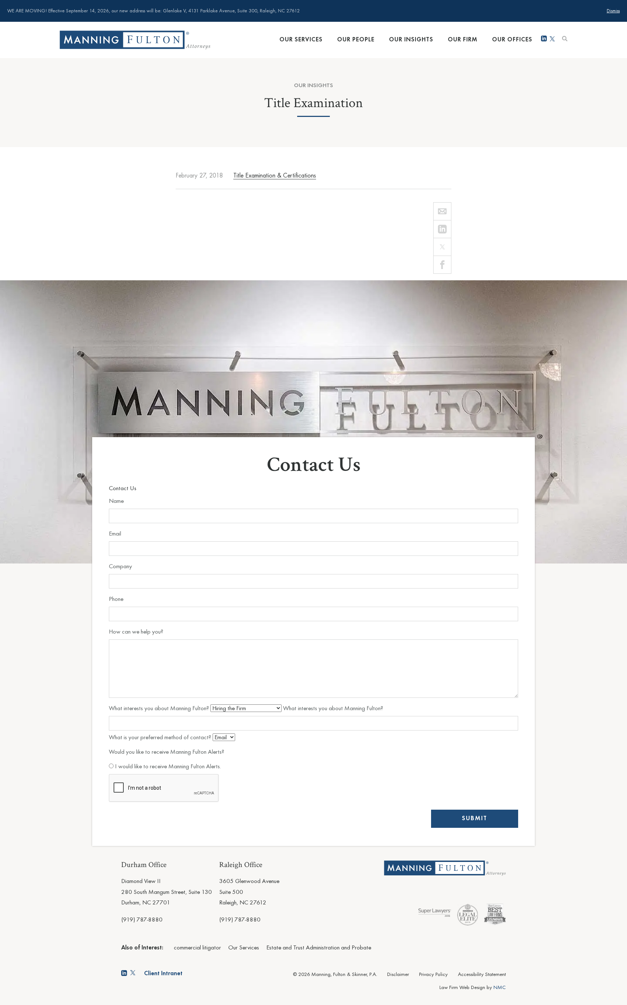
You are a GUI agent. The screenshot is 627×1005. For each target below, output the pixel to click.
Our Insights (411, 40)
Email (115, 534)
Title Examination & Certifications (274, 175)
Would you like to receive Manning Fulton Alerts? (166, 752)
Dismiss (613, 11)
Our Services (301, 40)
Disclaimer (398, 974)
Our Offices (512, 40)
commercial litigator (197, 948)
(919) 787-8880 (142, 920)
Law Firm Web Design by (472, 987)
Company (120, 566)
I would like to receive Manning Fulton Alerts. (167, 767)
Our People (355, 40)
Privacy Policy (433, 974)
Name (116, 501)
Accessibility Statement (482, 974)
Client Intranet (163, 974)
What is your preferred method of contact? (161, 738)
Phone (116, 599)
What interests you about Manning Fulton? (159, 708)
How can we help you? (136, 632)
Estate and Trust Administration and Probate (318, 948)
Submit (474, 818)
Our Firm (463, 40)
